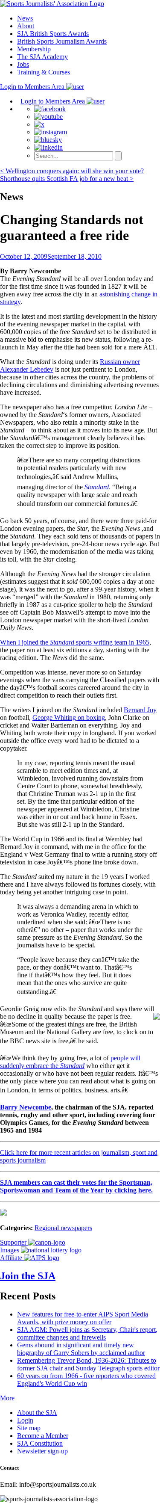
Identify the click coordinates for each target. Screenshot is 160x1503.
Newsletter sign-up (42, 1451)
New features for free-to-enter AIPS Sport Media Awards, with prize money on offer (82, 1318)
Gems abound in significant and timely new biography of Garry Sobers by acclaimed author (81, 1348)
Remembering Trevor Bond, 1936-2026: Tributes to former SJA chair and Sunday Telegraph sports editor (88, 1364)
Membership (34, 49)
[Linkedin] (48, 147)
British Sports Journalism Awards (62, 41)
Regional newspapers (63, 1227)
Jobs (23, 64)
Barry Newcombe (25, 1107)
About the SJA (37, 1412)
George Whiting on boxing (68, 717)
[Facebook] (50, 108)
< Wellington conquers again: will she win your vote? (72, 171)
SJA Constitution (40, 1443)
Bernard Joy (140, 709)
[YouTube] (48, 116)
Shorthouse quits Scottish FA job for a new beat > (67, 178)
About (25, 26)
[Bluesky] (48, 139)
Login (25, 1420)
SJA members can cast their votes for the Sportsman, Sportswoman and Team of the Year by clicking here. (76, 1186)
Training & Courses (43, 72)
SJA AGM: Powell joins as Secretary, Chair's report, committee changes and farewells (87, 1333)
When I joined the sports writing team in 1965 (74, 642)
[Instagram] (50, 132)
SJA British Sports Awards (53, 33)
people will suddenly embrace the (70, 1061)
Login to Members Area (33, 86)
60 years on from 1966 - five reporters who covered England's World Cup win (86, 1379)
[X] (39, 124)
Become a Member (42, 1435)
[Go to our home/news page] (52, 3)
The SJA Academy (42, 56)
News (25, 18)
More (7, 1398)
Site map (29, 1428)
